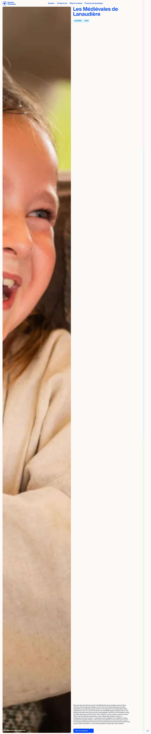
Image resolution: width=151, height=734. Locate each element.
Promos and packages (94, 3)
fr (148, 731)
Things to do (62, 3)
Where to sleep (76, 3)
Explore (51, 3)
